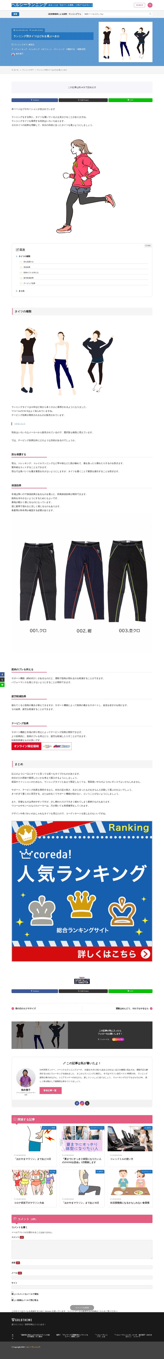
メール (15, 1273)
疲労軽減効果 (27, 278)
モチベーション (98, 1128)
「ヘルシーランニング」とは (101, 1335)
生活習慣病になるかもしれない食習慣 (129, 1203)
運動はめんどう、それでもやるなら (132, 1008)
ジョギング (35, 49)
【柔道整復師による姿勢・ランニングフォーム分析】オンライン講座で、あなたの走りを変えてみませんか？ (52, 14)
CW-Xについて (19, 424)
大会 (53, 1171)
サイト (14, 1283)
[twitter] (87, 1103)
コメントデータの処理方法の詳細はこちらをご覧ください (92, 1311)
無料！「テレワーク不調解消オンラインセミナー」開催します (72, 1335)
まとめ (20, 291)
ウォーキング (21, 49)
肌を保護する (27, 262)
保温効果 (25, 267)
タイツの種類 (23, 256)
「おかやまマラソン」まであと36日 (80, 1203)
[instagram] (82, 1103)
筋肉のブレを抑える (29, 272)
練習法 (31, 45)
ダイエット (47, 49)
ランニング (59, 49)
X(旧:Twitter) (84, 100)
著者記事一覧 (50, 1090)
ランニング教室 (50, 1128)
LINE (131, 100)
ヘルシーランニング (52, 5)
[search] (150, 14)
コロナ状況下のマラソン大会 (29, 1203)
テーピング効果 (27, 283)
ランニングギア (21, 45)
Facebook (36, 100)
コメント (16, 1237)
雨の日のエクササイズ (25, 1008)
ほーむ (16, 70)
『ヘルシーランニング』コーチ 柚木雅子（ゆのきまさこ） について (133, 1335)
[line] (2, 684)
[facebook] (77, 1103)
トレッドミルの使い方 (121, 1159)
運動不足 (71, 49)
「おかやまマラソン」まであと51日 (32, 1159)
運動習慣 (81, 49)
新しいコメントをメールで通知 (25, 1294)
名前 (14, 1263)
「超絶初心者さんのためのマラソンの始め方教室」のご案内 (35, 1335)
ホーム (12, 1336)
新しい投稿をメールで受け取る (25, 1300)
